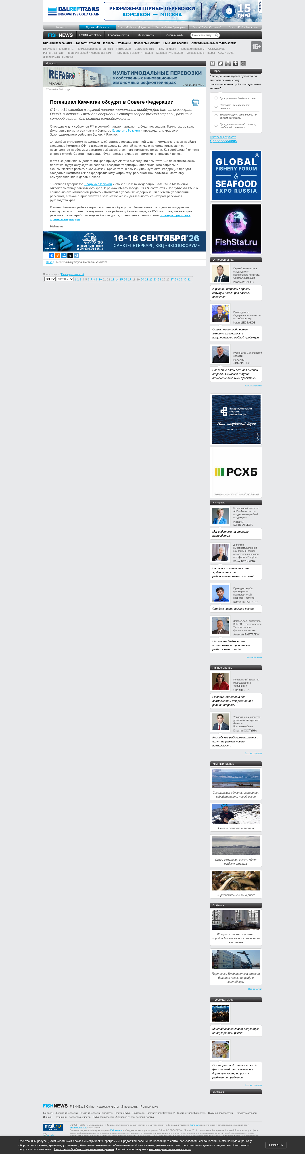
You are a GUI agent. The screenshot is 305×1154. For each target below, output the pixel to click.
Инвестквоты (146, 35)
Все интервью (254, 657)
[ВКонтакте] (51, 255)
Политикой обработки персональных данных (84, 1149)
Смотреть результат (223, 137)
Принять (276, 1145)
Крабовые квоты (118, 35)
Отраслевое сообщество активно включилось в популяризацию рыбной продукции (235, 333)
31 (189, 279)
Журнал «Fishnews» (97, 27)
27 (172, 279)
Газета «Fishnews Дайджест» (134, 27)
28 (176, 279)
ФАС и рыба (226, 52)
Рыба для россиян (175, 43)
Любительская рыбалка (58, 56)
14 (117, 279)
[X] (70, 255)
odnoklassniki (228, 63)
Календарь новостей (72, 274)
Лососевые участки (147, 43)
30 (184, 279)
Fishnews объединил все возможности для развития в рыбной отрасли (232, 701)
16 (125, 279)
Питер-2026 (124, 48)
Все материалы (253, 385)
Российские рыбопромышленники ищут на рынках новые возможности (235, 741)
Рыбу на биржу (166, 48)
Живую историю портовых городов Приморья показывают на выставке (236, 938)
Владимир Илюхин (126, 130)
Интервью (219, 502)
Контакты (61, 27)
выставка (89, 262)
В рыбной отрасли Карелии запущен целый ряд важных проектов (231, 293)
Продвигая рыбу (223, 999)
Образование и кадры (201, 52)
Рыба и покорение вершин (236, 828)
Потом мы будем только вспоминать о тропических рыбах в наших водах (231, 645)
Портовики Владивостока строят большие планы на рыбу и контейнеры (236, 977)
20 (142, 279)
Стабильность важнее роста (233, 608)
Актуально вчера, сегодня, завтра (213, 43)
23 (155, 279)
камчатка (101, 262)
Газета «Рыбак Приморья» (170, 27)
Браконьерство (144, 48)
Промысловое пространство (95, 48)
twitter (220, 63)
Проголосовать (223, 141)
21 (146, 279)
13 (112, 279)
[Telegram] (76, 255)
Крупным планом (223, 763)
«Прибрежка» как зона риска (236, 895)
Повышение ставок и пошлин (134, 52)
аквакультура (73, 262)
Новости (51, 63)
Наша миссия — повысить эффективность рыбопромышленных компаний (233, 572)
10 (100, 279)
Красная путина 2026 (170, 52)
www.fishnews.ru (78, 1127)
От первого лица (223, 259)
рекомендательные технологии (170, 1149)
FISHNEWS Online (90, 35)
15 (121, 279)
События (218, 905)
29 (180, 279)
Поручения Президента (58, 48)
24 (159, 279)
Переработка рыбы (192, 48)
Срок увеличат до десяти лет (237, 98)
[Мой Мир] (64, 255)
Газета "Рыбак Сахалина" (206, 27)
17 (129, 279)
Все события (255, 989)
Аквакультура (216, 48)
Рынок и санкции (53, 52)
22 (150, 279)
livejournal (243, 63)
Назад (50, 262)
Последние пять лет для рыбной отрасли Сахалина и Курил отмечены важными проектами (235, 374)
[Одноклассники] (57, 255)
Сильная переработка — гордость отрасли (71, 43)
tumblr (235, 63)
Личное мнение (222, 667)
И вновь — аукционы (117, 43)
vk (212, 63)
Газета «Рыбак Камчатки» (243, 27)
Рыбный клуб (174, 35)
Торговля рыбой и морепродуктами (90, 52)
